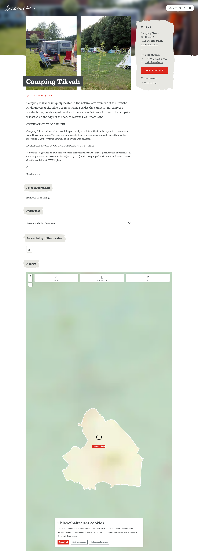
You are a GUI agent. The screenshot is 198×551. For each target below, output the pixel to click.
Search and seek (155, 70)
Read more (32, 174)
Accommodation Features (40, 223)
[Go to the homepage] (20, 8)
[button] (99, 447)
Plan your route (149, 44)
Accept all (63, 542)
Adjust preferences (99, 542)
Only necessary (79, 542)
